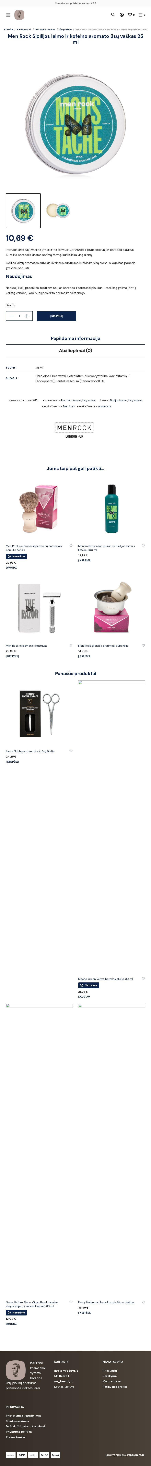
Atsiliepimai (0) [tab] (75, 350)
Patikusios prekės (115, 1386)
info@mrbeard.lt (66, 1370)
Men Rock (69, 406)
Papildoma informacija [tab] (75, 338)
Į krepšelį (56, 316)
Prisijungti (110, 1370)
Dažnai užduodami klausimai (25, 1426)
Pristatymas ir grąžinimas (23, 1415)
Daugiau (11, 567)
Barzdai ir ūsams (45, 29)
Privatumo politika (19, 1431)
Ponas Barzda (136, 1455)
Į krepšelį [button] (84, 560)
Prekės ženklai (16, 1437)
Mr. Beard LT (62, 1376)
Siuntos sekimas (17, 1421)
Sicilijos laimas (118, 400)
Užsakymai (110, 1376)
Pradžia (8, 29)
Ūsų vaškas (135, 400)
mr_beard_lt (63, 1381)
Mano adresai (112, 1381)
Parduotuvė (24, 29)
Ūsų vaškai (65, 29)
